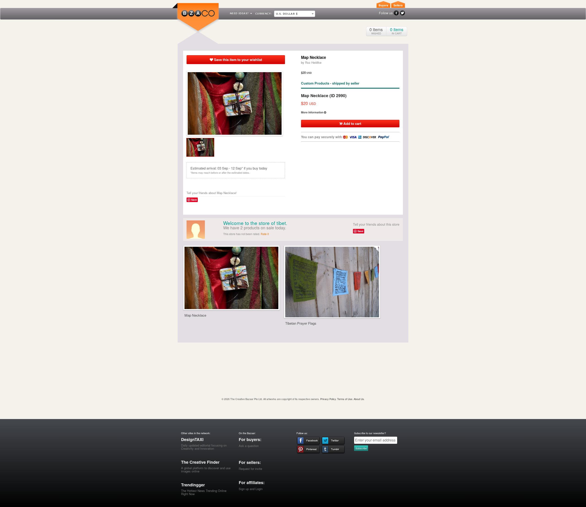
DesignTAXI (192, 439)
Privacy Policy (328, 399)
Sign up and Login (251, 489)
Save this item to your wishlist (237, 59)
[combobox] (294, 14)
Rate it (265, 234)
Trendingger (193, 485)
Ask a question (249, 446)
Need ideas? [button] (240, 13)
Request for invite (250, 469)
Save (194, 199)
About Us (359, 399)
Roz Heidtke (313, 62)
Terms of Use (344, 399)
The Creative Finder (200, 462)
